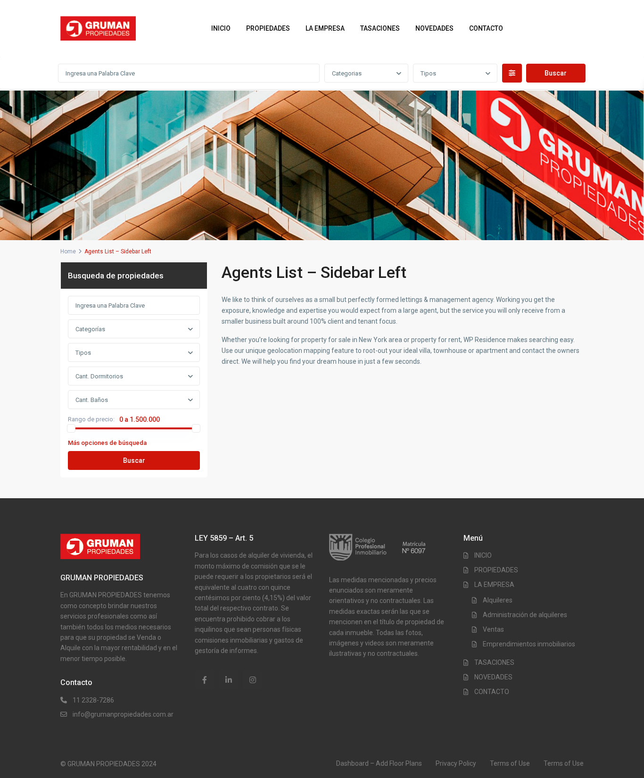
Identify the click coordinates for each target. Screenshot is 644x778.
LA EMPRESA (325, 28)
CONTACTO (486, 28)
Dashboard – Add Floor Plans (379, 763)
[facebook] (204, 679)
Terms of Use (510, 763)
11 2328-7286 (93, 700)
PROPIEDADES (268, 28)
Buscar (134, 460)
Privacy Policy (456, 763)
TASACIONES (380, 28)
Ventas (493, 629)
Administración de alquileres (525, 615)
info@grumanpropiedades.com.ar (123, 714)
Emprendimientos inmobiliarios (529, 644)
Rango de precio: (91, 419)
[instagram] (252, 679)
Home (68, 251)
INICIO (221, 28)
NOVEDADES (434, 28)
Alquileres (497, 600)
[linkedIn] (228, 679)
